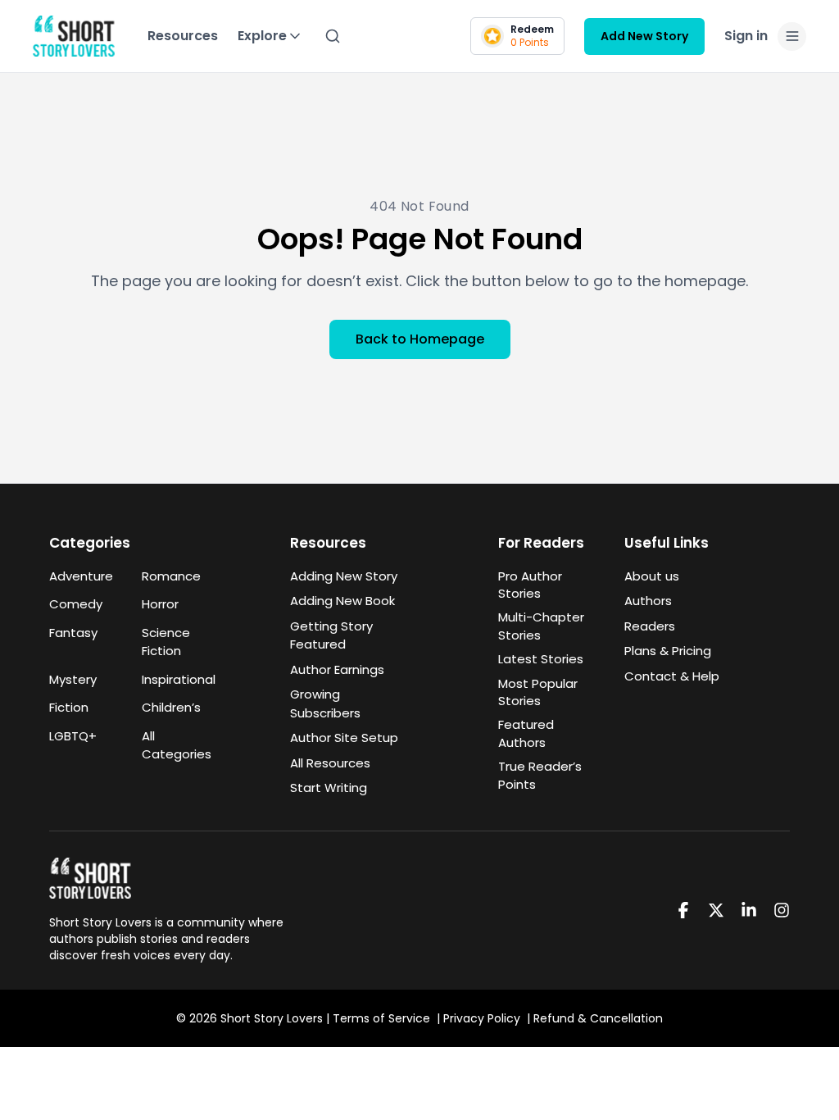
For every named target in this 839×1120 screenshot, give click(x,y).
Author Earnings (337, 669)
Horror (160, 603)
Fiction (68, 707)
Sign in (746, 35)
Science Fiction (166, 642)
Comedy (75, 603)
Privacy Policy (481, 1018)
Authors (648, 600)
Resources (182, 35)
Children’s (171, 707)
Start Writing (328, 787)
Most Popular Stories (538, 692)
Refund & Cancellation (598, 1018)
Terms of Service (381, 1018)
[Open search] (332, 36)
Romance (171, 576)
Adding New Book (342, 600)
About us (651, 576)
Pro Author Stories (530, 584)
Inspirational (178, 679)
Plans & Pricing (667, 650)
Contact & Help (671, 676)
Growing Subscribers (325, 703)
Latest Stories (540, 658)
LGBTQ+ (73, 735)
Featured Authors (526, 733)
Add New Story (644, 36)
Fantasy (73, 632)
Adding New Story (343, 576)
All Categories (176, 745)
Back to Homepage (420, 339)
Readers (649, 626)
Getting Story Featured (331, 635)
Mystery (73, 679)
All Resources (330, 763)
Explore (262, 35)
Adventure (81, 576)
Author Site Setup (344, 737)
